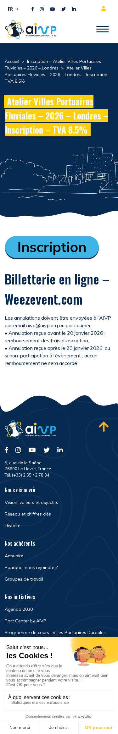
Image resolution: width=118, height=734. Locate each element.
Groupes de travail (24, 579)
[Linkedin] (74, 9)
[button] (11, 8)
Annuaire (14, 556)
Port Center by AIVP (25, 621)
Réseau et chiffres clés (28, 514)
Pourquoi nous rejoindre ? (31, 567)
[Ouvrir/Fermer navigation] (102, 29)
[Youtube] (52, 9)
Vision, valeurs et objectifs (31, 502)
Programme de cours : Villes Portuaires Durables (55, 632)
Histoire (12, 525)
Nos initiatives (20, 597)
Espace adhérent (104, 8)
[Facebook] (32, 9)
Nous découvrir (20, 490)
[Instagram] (42, 9)
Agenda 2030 (19, 609)
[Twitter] (63, 9)
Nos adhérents (20, 543)
